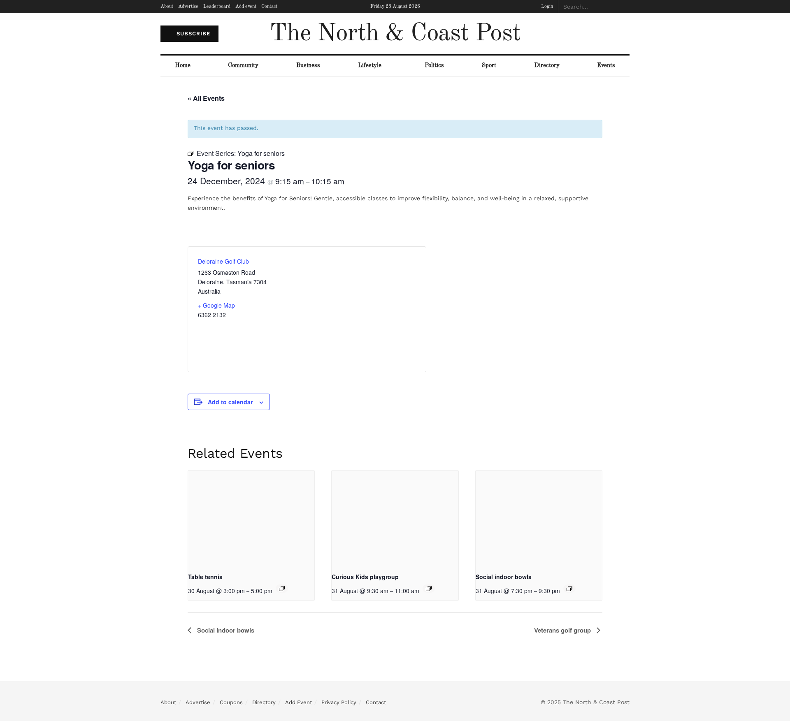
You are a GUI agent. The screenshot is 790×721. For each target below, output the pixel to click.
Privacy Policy (338, 702)
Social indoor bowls (504, 577)
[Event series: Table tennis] (282, 588)
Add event (245, 6)
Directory (547, 66)
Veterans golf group (563, 630)
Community (243, 66)
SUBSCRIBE (192, 33)
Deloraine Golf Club (223, 261)
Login (546, 6)
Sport (489, 66)
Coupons (231, 702)
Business (308, 66)
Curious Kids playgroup (365, 577)
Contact (269, 6)
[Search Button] (625, 6)
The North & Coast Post (395, 33)
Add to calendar (230, 402)
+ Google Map (216, 305)
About (166, 6)
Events (606, 66)
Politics (434, 66)
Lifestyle (369, 66)
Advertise (188, 6)
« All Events (206, 98)
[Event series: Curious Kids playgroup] (429, 588)
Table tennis (205, 577)
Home (183, 66)
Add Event (298, 702)
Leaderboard (216, 6)
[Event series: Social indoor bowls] (569, 588)
